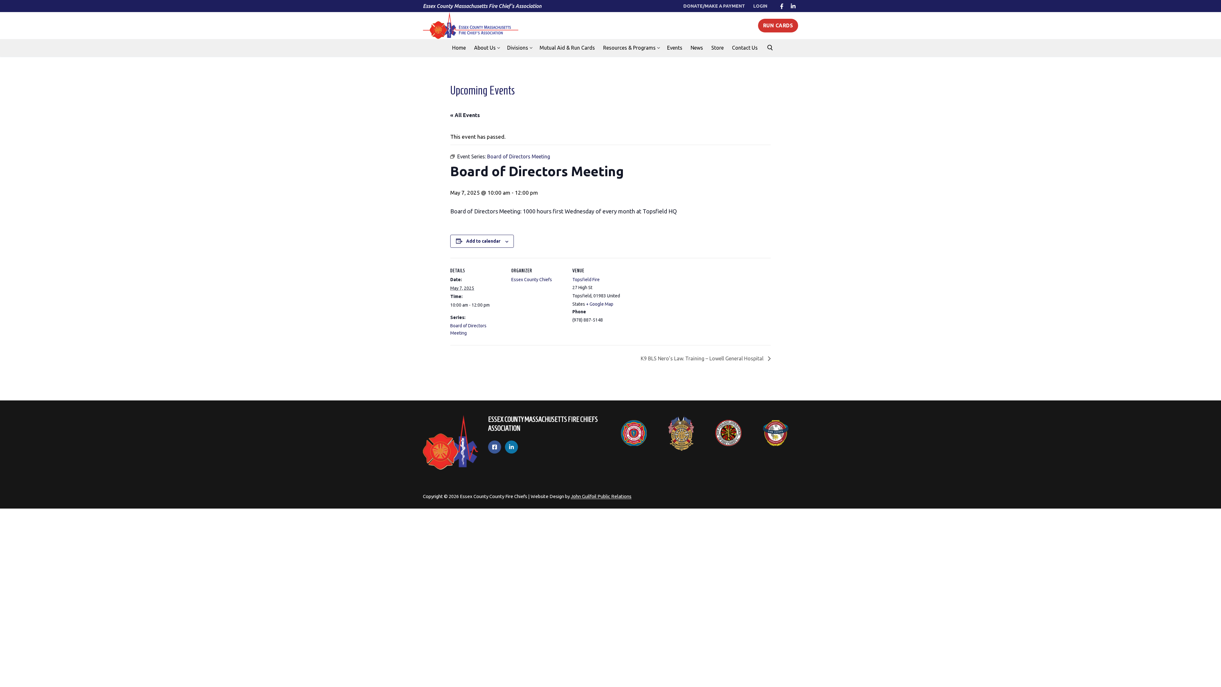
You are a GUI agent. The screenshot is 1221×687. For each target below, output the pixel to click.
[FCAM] (681, 433)
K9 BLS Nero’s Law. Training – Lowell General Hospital (703, 358)
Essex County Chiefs (531, 279)
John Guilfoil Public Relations (601, 496)
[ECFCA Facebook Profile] (494, 447)
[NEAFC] (728, 433)
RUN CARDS (778, 25)
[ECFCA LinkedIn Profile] (511, 447)
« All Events (465, 115)
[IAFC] (775, 433)
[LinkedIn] (793, 6)
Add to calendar (483, 241)
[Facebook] (782, 6)
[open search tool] (770, 48)
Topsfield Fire (586, 279)
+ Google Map (599, 304)
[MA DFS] (633, 433)
